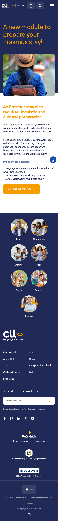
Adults (19, 239)
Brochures (8, 379)
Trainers (29, 316)
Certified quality (11, 372)
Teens (19, 290)
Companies (39, 239)
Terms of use (29, 503)
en (31, 489)
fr (13, 5)
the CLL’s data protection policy (32, 409)
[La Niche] (29, 514)
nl (23, 5)
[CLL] (13, 335)
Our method (9, 352)
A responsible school (40, 365)
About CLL (8, 359)
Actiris (18, 265)
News (32, 359)
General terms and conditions (41, 498)
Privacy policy (21, 498)
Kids (39, 265)
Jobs (6, 365)
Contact (33, 352)
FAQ (31, 372)
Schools (39, 290)
